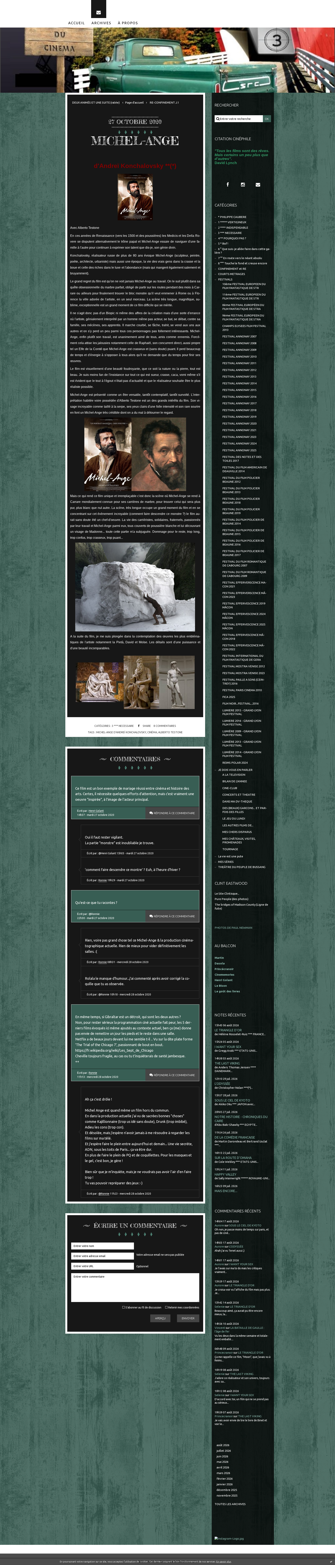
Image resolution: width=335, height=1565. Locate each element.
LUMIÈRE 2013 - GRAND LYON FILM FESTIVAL (241, 743)
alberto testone (170, 732)
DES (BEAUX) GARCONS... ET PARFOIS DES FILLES (244, 810)
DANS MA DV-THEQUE (237, 801)
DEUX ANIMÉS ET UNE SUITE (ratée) (96, 102)
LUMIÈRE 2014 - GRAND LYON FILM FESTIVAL (241, 754)
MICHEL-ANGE (135, 140)
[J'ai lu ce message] (331, 1561)
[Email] (98, 9)
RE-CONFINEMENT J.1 (164, 102)
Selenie (220, 1306)
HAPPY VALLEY (225, 1174)
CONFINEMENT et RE (232, 268)
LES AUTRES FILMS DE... (237, 825)
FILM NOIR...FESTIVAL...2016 (240, 703)
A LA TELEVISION (233, 774)
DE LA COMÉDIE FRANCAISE (235, 1137)
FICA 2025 (228, 697)
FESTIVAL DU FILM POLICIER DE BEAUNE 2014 (243, 521)
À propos (128, 23)
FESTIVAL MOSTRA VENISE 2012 (243, 666)
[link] (135, 454)
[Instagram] (243, 184)
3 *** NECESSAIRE (123, 725)
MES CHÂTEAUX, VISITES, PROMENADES (239, 840)
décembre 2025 (227, 1490)
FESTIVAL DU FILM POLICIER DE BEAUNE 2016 (243, 542)
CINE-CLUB (229, 788)
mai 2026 (222, 1461)
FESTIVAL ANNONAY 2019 (239, 416)
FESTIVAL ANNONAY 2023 (239, 436)
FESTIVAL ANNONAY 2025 (239, 450)
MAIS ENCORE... (226, 1191)
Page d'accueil (134, 102)
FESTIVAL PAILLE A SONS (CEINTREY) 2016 (243, 681)
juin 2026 (222, 1456)
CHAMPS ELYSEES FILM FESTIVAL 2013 (244, 327)
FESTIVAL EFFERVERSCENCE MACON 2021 (244, 584)
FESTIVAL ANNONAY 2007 (239, 336)
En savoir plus (223, 1561)
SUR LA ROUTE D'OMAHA (233, 1157)
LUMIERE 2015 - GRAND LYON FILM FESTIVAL (241, 712)
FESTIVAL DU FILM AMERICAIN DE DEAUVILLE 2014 (244, 469)
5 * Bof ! (223, 243)
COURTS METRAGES (231, 274)
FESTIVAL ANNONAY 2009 (239, 349)
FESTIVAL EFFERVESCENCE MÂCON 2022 (243, 647)
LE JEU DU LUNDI (233, 818)
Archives (101, 23)
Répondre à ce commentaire (174, 813)
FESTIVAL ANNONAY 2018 (239, 410)
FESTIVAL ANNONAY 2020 (239, 423)
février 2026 (225, 1478)
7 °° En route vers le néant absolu (240, 258)
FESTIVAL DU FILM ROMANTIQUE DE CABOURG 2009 (244, 574)
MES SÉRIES (226, 861)
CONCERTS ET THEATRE (238, 794)
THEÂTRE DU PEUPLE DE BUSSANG (241, 867)
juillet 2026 (224, 1450)
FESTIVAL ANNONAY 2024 (239, 443)
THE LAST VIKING (227, 1063)
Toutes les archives (230, 1504)
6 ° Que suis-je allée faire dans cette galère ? (242, 250)
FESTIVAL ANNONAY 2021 (239, 430)
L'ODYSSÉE (222, 1083)
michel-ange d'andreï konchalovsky (121, 732)
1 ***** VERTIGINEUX (232, 222)
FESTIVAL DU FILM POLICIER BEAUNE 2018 (241, 500)
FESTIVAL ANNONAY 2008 (239, 343)
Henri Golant (96, 810)
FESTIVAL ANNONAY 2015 (239, 390)
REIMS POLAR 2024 (235, 762)
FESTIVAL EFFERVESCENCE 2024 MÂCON (243, 615)
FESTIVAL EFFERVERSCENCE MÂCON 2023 (244, 594)
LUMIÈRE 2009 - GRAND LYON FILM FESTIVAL (241, 733)
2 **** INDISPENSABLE (233, 227)
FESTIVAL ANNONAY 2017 (239, 403)
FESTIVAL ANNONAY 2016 (239, 396)
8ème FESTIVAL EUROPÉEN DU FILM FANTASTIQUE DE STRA (243, 306)
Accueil (76, 23)
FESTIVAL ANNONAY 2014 (239, 383)
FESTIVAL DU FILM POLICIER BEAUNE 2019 (241, 511)
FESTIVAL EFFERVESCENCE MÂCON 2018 (243, 636)
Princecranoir (224, 1352)
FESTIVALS (225, 279)
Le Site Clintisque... (227, 893)
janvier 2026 (225, 1484)
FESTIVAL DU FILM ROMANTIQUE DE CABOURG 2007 (244, 563)
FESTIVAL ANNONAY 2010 (239, 356)
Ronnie (102, 880)
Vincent (220, 1327)
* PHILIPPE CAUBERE (232, 217)
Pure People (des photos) (231, 899)
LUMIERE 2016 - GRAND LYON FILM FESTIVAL (241, 722)
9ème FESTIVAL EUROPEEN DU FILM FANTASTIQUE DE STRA (243, 317)
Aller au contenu (15, 4)
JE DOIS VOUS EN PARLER (235, 769)
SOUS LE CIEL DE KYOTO (232, 1100)
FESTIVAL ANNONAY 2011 (239, 363)
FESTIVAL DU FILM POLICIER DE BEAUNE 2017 (243, 553)
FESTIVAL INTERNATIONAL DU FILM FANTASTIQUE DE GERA (242, 657)
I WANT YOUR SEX (228, 1047)
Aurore (219, 1225)
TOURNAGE (230, 849)
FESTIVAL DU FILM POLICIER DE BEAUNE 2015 (243, 532)
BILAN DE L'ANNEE (234, 781)
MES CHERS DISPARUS (237, 832)
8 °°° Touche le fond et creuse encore (242, 263)
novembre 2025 (227, 1495)
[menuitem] (76, 23)
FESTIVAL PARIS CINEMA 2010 (242, 690)
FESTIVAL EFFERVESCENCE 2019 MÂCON (243, 605)
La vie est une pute (230, 856)
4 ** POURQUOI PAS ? (232, 238)
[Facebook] (227, 184)
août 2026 (223, 1445)
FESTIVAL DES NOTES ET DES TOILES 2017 (242, 458)
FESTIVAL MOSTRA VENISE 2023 (243, 673)
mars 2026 (223, 1473)
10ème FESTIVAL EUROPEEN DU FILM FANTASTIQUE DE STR (244, 286)
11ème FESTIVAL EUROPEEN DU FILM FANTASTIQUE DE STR (244, 296)
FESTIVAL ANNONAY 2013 (239, 376)
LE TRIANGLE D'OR (228, 1030)
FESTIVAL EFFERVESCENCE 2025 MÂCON (243, 626)
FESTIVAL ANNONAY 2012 (239, 370)
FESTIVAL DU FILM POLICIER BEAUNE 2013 (241, 490)
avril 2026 (223, 1467)
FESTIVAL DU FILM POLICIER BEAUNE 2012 (241, 479)
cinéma (152, 732)
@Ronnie (103, 1193)
